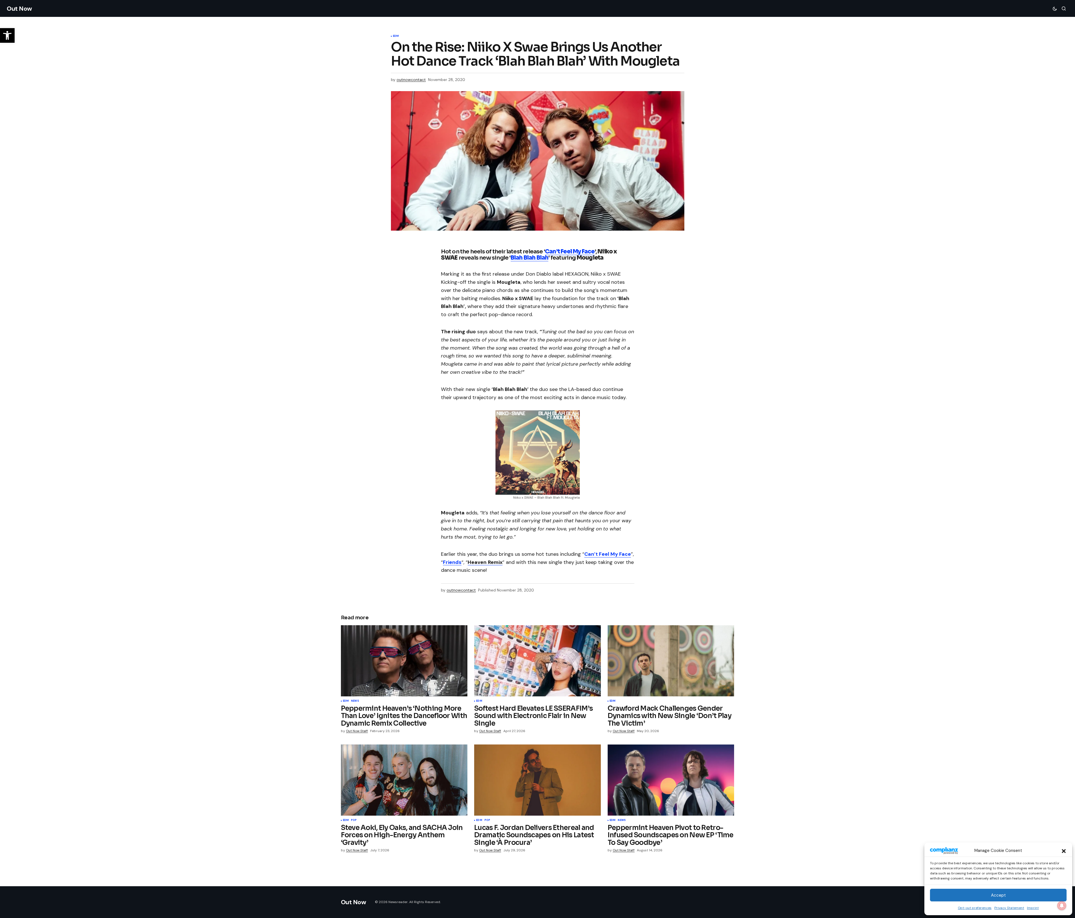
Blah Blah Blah (530, 257)
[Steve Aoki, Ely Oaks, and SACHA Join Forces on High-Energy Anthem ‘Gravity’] (404, 780)
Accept (998, 895)
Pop (354, 820)
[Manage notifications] (1061, 905)
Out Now (19, 8)
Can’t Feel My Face (570, 251)
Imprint (1033, 908)
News (355, 701)
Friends (452, 562)
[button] (1064, 850)
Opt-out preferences (975, 908)
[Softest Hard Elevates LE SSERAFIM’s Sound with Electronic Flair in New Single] (537, 661)
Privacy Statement (1009, 908)
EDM (396, 36)
